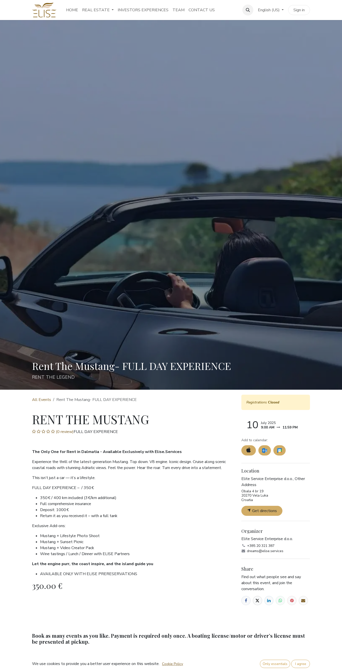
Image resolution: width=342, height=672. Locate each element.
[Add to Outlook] (264, 450)
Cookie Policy (172, 663)
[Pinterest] (291, 600)
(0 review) (64, 431)
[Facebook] (246, 600)
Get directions (264, 511)
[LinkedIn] (269, 600)
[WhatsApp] (280, 600)
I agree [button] (300, 663)
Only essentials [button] (275, 663)
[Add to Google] (279, 450)
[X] (257, 600)
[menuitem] (72, 10)
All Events (41, 399)
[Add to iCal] (248, 450)
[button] (247, 10)
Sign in (299, 10)
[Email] (303, 600)
